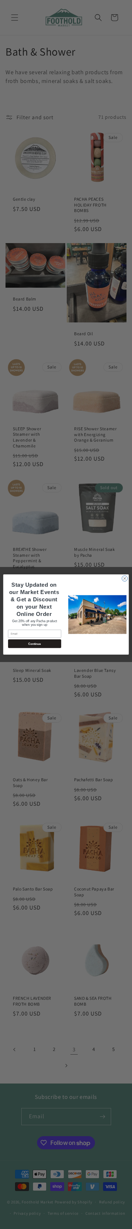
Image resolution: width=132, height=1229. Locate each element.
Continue (34, 643)
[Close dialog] (124, 578)
